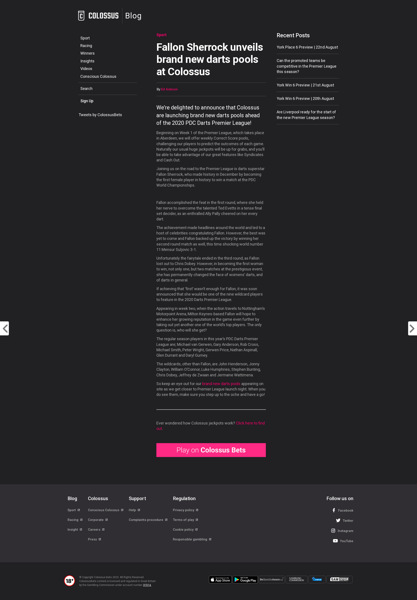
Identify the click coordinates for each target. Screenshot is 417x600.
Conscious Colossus (98, 76)
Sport (85, 38)
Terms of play (184, 520)
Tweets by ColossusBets (100, 114)
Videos (86, 68)
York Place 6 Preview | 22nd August (307, 47)
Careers (94, 530)
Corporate (96, 520)
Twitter (348, 521)
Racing (86, 45)
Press (93, 539)
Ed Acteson (169, 89)
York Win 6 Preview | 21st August (305, 85)
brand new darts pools (221, 383)
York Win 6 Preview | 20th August (305, 98)
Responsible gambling (190, 539)
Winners (87, 53)
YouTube (346, 541)
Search (86, 88)
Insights (87, 61)
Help (133, 510)
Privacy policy (184, 510)
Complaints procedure (146, 520)
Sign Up (86, 101)
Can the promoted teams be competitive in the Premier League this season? (306, 66)
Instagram (345, 531)
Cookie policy (183, 530)
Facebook (345, 510)
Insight (73, 530)
